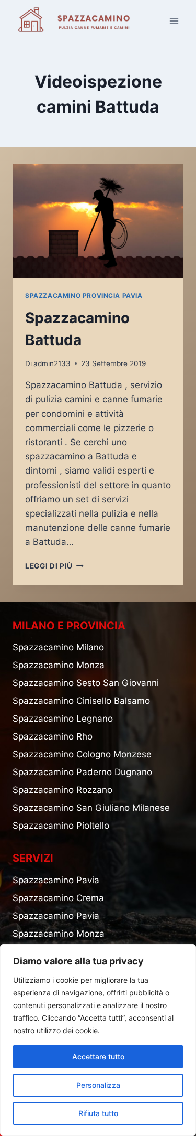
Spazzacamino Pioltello (61, 825)
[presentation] (98, 221)
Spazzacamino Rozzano (62, 790)
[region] (98, 1040)
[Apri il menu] (173, 21)
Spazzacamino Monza (59, 665)
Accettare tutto (98, 1056)
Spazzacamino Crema (58, 898)
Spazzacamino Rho (53, 736)
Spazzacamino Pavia (56, 880)
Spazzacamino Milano (58, 647)
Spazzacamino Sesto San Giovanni (86, 683)
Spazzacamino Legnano (63, 718)
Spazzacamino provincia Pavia (84, 295)
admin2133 (52, 363)
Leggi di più (54, 566)
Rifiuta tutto (98, 1113)
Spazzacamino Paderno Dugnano (82, 772)
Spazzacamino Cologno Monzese (82, 754)
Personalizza (98, 1084)
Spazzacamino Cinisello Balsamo (81, 700)
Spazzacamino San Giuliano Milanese (91, 807)
